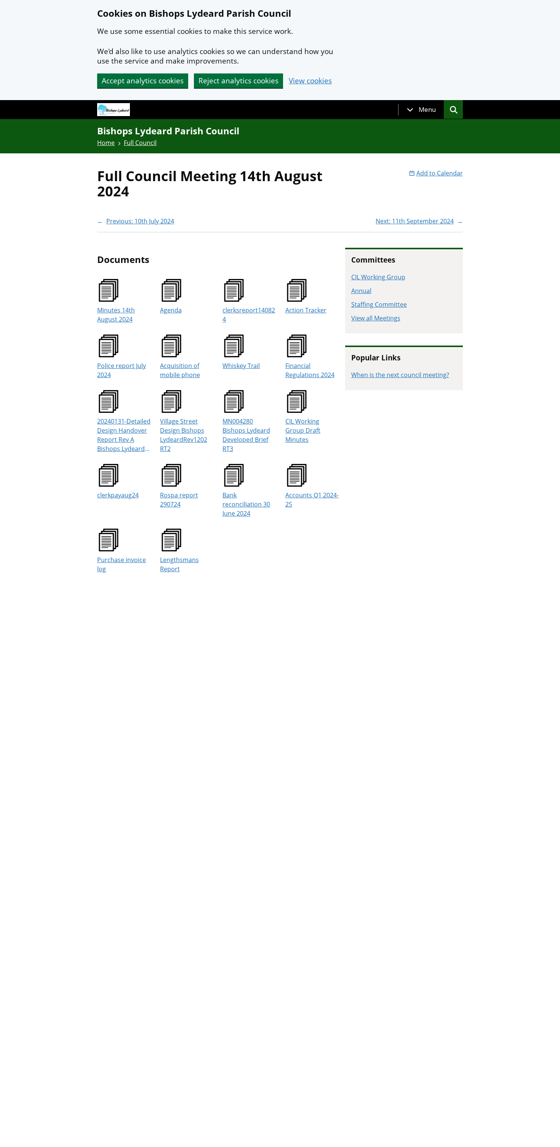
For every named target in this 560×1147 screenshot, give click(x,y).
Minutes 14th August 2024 (116, 314)
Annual (361, 291)
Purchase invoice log (121, 564)
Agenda (171, 310)
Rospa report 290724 (179, 499)
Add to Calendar (439, 173)
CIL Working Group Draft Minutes (302, 430)
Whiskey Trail (241, 366)
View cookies (310, 80)
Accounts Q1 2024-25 (312, 499)
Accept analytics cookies (143, 81)
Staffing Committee (379, 304)
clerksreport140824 (248, 314)
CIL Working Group (378, 277)
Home (106, 143)
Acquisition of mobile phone (180, 370)
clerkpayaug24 (118, 495)
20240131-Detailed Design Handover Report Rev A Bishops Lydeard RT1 (123, 435)
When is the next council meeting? (400, 375)
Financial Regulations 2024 (309, 370)
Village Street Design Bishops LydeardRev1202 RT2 (183, 435)
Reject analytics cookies (238, 81)
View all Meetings (375, 318)
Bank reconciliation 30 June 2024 (246, 504)
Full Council (140, 143)
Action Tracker (305, 310)
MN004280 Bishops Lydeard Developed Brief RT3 (246, 435)
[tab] (421, 109)
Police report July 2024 (121, 370)
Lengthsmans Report (179, 564)
